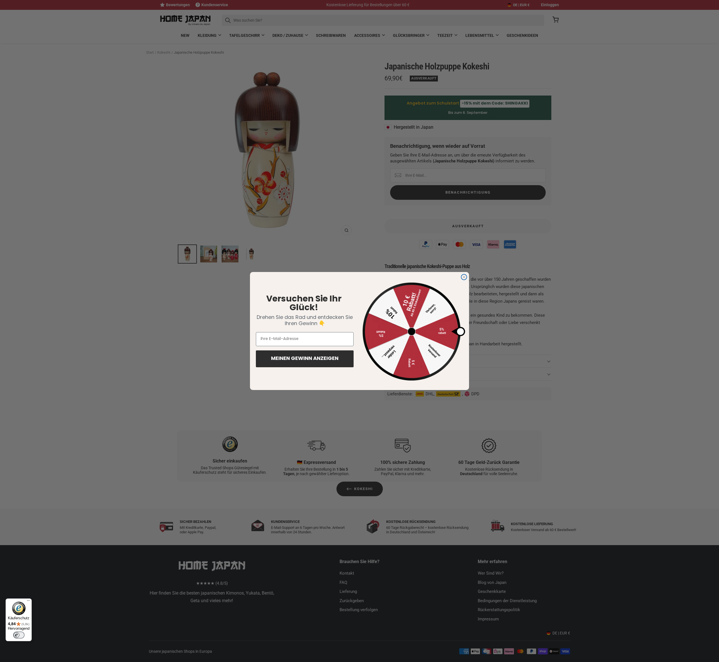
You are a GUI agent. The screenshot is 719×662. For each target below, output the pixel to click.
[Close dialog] (464, 277)
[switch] (18, 635)
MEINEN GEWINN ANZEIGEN (304, 358)
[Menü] (28, 601)
